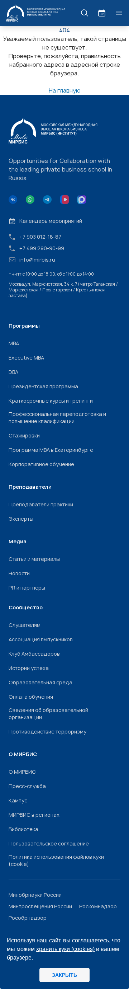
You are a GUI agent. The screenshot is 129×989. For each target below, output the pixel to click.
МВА (14, 343)
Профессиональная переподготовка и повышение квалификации (57, 418)
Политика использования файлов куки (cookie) (56, 860)
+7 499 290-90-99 (41, 248)
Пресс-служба (27, 786)
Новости (19, 573)
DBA (13, 372)
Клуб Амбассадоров (34, 653)
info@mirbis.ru (37, 259)
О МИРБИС (22, 771)
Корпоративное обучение (41, 464)
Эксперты (21, 518)
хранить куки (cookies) (65, 949)
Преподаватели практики (41, 504)
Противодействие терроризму (47, 731)
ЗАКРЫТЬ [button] (64, 975)
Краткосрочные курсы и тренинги (51, 400)
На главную (65, 90)
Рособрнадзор (28, 917)
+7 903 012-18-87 (40, 236)
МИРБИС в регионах (34, 814)
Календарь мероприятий (50, 220)
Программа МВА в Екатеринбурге (51, 449)
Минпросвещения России (40, 906)
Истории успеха (29, 668)
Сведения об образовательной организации (48, 714)
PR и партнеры (27, 587)
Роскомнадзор (98, 906)
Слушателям (24, 625)
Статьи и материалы (34, 559)
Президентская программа (43, 386)
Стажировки (24, 435)
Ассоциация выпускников (41, 639)
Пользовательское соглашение (49, 843)
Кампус (18, 800)
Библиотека (23, 829)
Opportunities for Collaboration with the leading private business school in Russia (60, 169)
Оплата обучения (31, 696)
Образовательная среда (40, 682)
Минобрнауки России (35, 894)
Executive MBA (26, 357)
